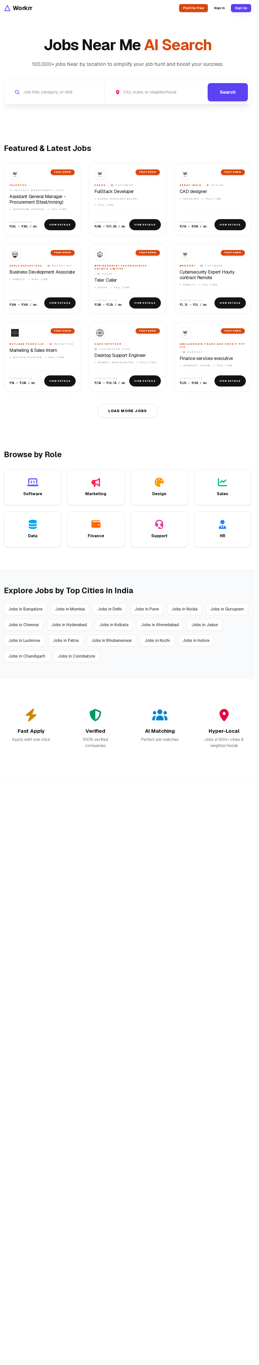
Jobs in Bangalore (25, 609)
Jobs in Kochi (157, 640)
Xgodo (100, 185)
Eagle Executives (25, 265)
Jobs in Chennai (23, 624)
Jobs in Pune (147, 609)
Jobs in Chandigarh (26, 656)
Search (228, 92)
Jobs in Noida (184, 609)
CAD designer (193, 191)
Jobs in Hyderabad (69, 624)
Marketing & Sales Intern (33, 350)
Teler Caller (105, 280)
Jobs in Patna (66, 640)
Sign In (219, 8)
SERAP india (190, 185)
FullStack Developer (114, 191)
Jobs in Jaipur (204, 624)
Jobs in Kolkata (113, 624)
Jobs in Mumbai (70, 609)
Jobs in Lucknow (24, 640)
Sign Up (241, 8)
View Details (60, 224)
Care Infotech (108, 344)
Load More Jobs (127, 411)
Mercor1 (188, 265)
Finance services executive (206, 358)
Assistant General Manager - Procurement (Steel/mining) (37, 199)
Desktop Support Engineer (120, 355)
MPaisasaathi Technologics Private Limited (120, 267)
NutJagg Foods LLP (26, 344)
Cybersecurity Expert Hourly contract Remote (207, 274)
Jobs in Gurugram (227, 609)
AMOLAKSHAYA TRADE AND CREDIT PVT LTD (213, 345)
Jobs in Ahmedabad (160, 624)
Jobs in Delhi (110, 609)
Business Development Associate (42, 272)
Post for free (193, 8)
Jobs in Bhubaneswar (111, 640)
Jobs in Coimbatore (76, 656)
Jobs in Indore (196, 640)
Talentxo (18, 185)
